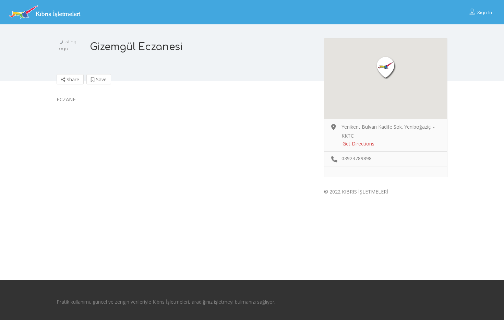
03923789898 (356, 158)
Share (72, 79)
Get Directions (358, 143)
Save (101, 79)
